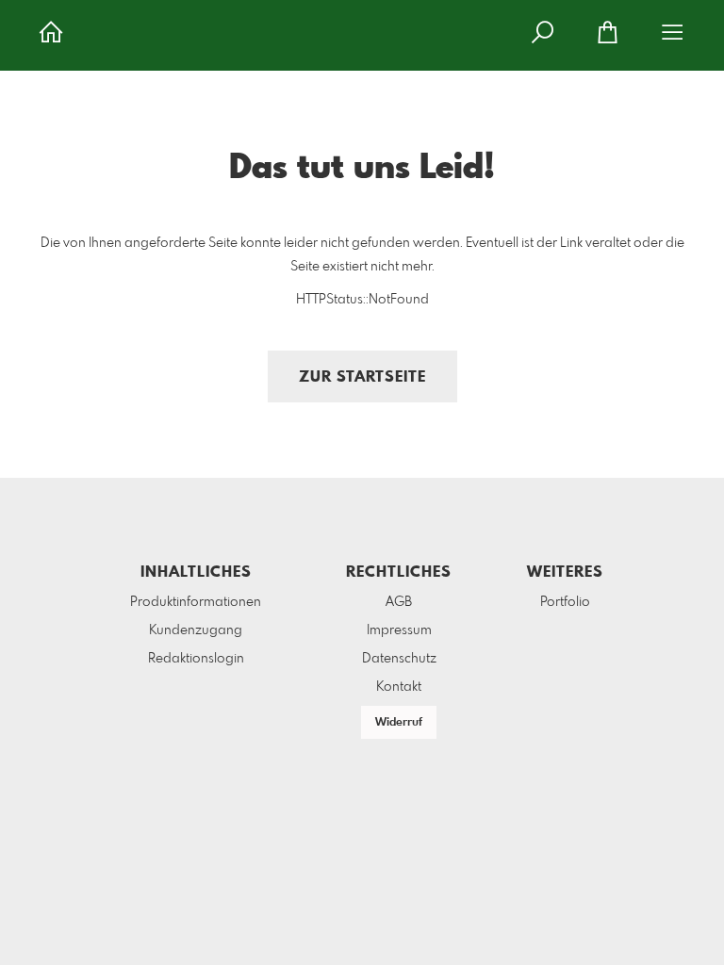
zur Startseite (362, 377)
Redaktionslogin (196, 658)
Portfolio (565, 602)
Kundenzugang (195, 630)
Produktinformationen (195, 602)
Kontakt (398, 687)
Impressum (399, 630)
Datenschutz (399, 658)
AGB (399, 602)
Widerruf (398, 722)
